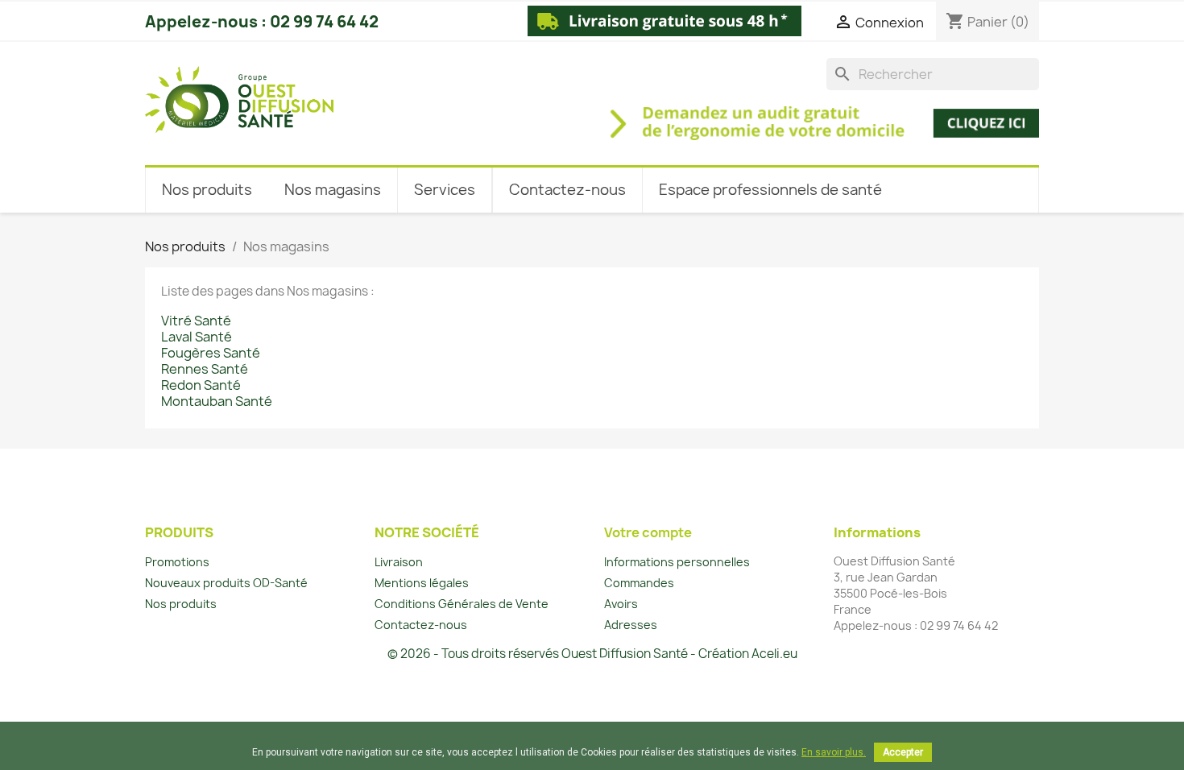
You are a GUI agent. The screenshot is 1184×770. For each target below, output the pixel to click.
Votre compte (648, 532)
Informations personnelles (677, 561)
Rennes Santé (204, 369)
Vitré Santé (196, 320)
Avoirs (621, 603)
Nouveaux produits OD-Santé (226, 582)
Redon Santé (201, 385)
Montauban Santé (216, 401)
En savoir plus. (833, 752)
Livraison (399, 561)
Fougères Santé (210, 353)
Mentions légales (422, 582)
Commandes (639, 582)
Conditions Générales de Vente (462, 603)
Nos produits (181, 603)
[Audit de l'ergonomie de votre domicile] (698, 114)
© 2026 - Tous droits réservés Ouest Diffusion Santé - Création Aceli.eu (592, 653)
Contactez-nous (421, 624)
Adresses (630, 624)
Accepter (903, 752)
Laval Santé (196, 337)
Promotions (177, 561)
